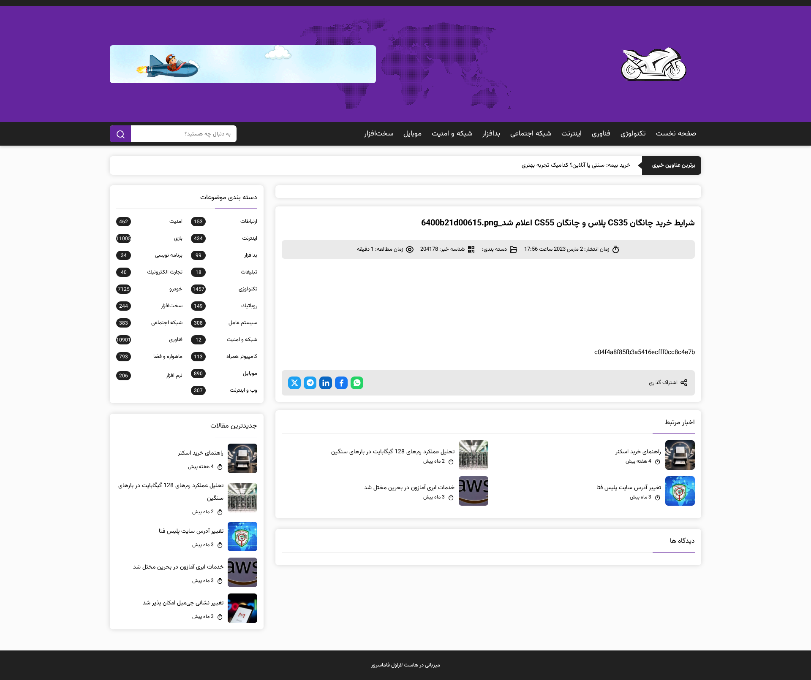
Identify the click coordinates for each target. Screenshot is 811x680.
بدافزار (491, 133)
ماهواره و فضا (150, 356)
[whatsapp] (357, 383)
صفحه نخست (676, 133)
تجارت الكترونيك (151, 272)
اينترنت (571, 133)
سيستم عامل (225, 323)
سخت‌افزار (378, 133)
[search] (120, 133)
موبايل (412, 133)
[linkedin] (325, 383)
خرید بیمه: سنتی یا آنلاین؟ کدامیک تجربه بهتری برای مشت (563, 165)
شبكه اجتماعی (530, 133)
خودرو (150, 289)
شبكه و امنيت (452, 133)
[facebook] (341, 383)
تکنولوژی (633, 133)
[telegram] (310, 383)
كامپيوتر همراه (225, 356)
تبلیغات (226, 272)
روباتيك (225, 306)
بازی (149, 238)
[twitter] (294, 383)
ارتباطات (225, 221)
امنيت (150, 221)
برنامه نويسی (151, 255)
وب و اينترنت (225, 390)
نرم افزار (150, 375)
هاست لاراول (404, 665)
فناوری (601, 133)
